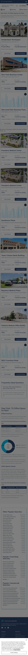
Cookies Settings (14, 652)
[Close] (26, 639)
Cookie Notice (17, 649)
